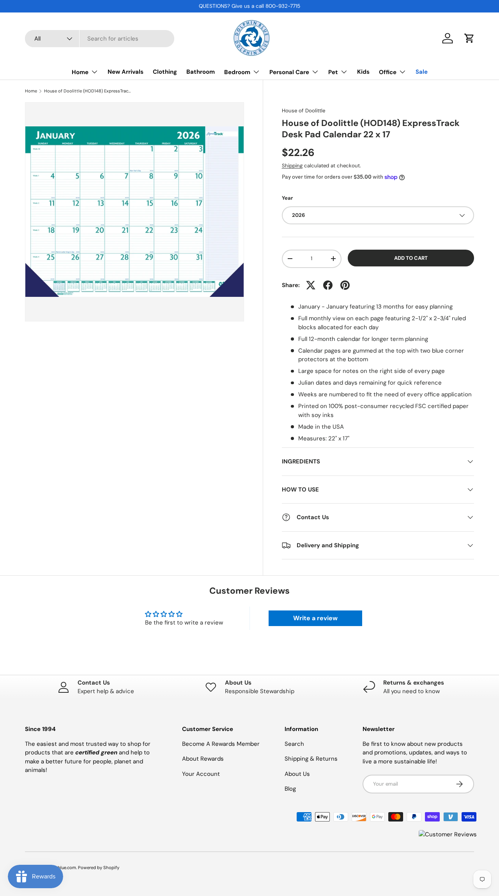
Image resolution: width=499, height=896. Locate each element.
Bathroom (200, 72)
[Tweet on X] (310, 285)
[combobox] (99, 38)
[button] (469, 38)
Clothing (165, 72)
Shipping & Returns (311, 759)
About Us (297, 774)
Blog (290, 789)
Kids (363, 72)
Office (387, 72)
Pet (333, 72)
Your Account (201, 774)
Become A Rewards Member (221, 744)
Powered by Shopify (98, 867)
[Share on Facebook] (327, 285)
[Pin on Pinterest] (345, 285)
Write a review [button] (315, 618)
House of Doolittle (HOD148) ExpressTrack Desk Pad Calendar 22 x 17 (88, 91)
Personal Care (289, 72)
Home (80, 72)
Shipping (292, 165)
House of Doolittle (303, 110)
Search (294, 744)
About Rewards (203, 759)
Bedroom (237, 72)
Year (287, 198)
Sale (422, 72)
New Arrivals (125, 72)
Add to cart (411, 258)
